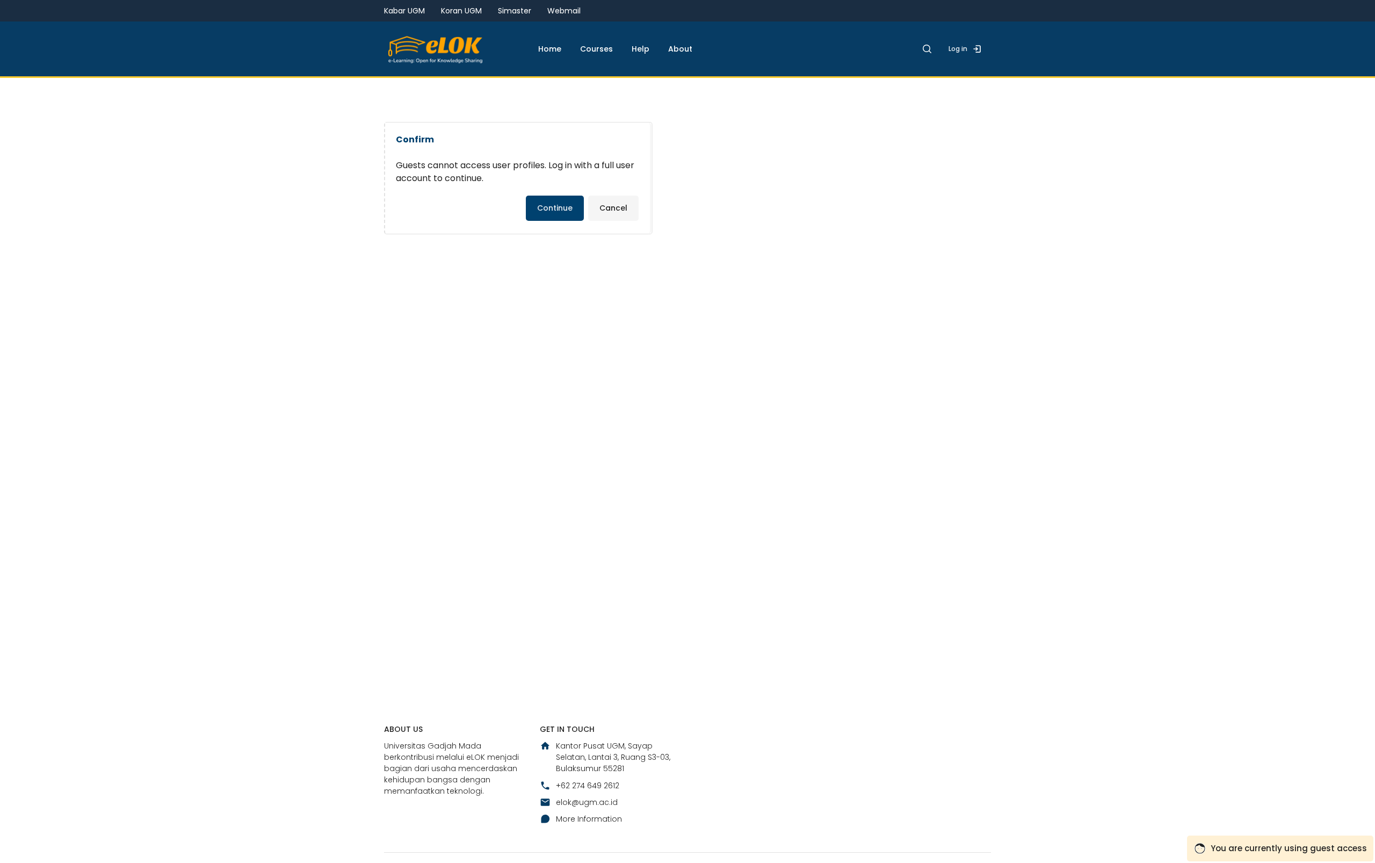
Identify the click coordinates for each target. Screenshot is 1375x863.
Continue (555, 208)
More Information (589, 819)
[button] (927, 49)
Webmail (564, 10)
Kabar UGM (404, 10)
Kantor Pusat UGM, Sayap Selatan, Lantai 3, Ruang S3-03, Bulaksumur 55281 (613, 757)
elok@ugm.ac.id (587, 802)
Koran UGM (461, 10)
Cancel (613, 208)
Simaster (514, 10)
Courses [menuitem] (596, 49)
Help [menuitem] (640, 49)
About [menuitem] (680, 49)
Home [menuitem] (549, 49)
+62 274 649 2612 (587, 785)
